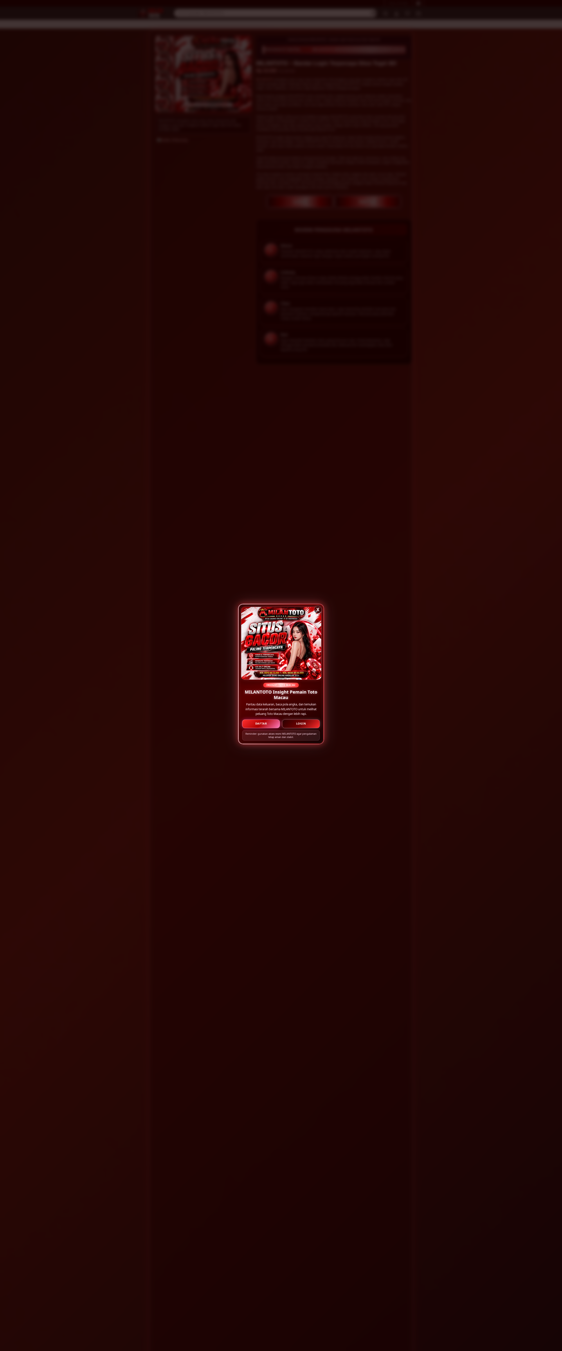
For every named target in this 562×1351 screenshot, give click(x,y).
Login (301, 725)
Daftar (261, 725)
